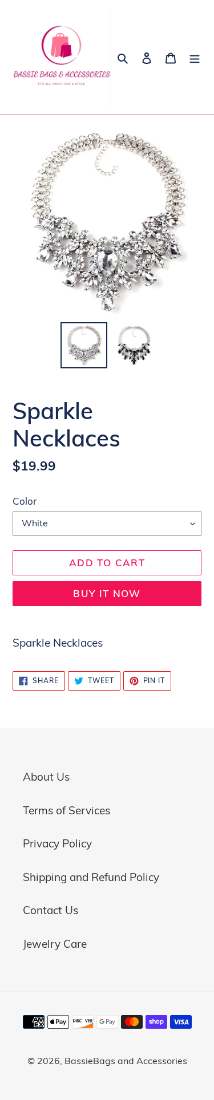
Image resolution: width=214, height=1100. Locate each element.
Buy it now (107, 593)
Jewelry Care (55, 944)
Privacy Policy (57, 843)
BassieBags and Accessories (125, 1060)
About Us (46, 777)
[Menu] (195, 57)
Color (25, 501)
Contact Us (50, 910)
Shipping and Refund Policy (91, 877)
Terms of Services (66, 810)
